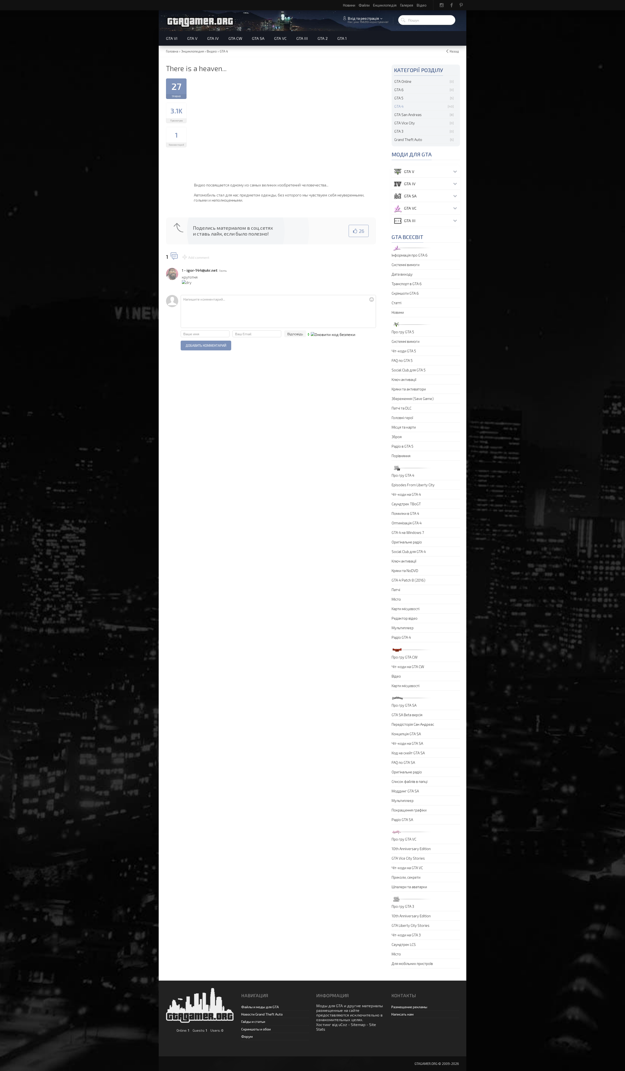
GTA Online (402, 81)
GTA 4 (399, 106)
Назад (454, 51)
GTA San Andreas (408, 114)
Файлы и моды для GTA (260, 1007)
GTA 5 (398, 98)
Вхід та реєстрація (363, 18)
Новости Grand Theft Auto (262, 1014)
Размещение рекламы (409, 1007)
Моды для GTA (329, 1005)
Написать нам (402, 1014)
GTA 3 (398, 131)
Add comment (198, 258)
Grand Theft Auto (408, 139)
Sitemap (358, 1024)
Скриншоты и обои (256, 1029)
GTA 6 (399, 89)
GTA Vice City (404, 123)
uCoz (343, 1024)
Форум (247, 1036)
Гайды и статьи (253, 1021)
